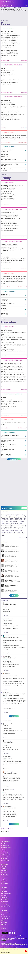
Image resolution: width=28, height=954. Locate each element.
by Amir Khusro (4, 355)
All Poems (14, 716)
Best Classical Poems (6, 847)
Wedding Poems (4, 876)
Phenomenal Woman (5, 912)
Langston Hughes (5, 897)
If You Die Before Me (8, 620)
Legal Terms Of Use (8, 939)
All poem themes (22, 537)
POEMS (2, 831)
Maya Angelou (4, 891)
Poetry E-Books (4, 883)
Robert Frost (3, 889)
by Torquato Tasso (5, 204)
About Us (3, 935)
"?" (3, 790)
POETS (7, 831)
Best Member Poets (5, 852)
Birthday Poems (4, 874)
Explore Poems (4, 856)
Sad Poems (3, 872)
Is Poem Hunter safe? (11, 938)
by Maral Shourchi (5, 414)
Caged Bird (3, 924)
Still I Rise (3, 914)
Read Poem (23, 60)
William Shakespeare (6, 893)
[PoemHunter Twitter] (12, 933)
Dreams (2, 920)
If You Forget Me (4, 918)
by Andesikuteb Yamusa (6, 268)
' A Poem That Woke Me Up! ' (10, 604)
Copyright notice (9, 935)
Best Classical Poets (5, 854)
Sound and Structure (8, 758)
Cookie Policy (16, 935)
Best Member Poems (5, 845)
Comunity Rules (19, 938)
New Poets (3, 851)
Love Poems (3, 866)
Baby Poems (4, 868)
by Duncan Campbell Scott (6, 92)
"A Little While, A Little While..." (10, 808)
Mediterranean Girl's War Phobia (10, 637)
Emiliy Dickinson (4, 899)
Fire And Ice (3, 928)
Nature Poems (4, 878)
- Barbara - (5, 725)
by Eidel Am (3, 127)
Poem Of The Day (5, 860)
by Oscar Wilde (4, 236)
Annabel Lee (4, 922)
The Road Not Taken (5, 916)
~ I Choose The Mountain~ (9, 657)
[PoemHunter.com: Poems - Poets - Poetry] (7, 1)
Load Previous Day (14, 459)
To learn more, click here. (5, 952)
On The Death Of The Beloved (8, 930)
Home (2, 5)
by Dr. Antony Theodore (6, 142)
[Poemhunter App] (5, 933)
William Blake (4, 903)
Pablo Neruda (4, 895)
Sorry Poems (4, 879)
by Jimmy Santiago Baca (6, 389)
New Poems (3, 849)
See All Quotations (22, 142)
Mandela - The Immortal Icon (9, 675)
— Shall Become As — (8, 742)
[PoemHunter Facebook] (10, 933)
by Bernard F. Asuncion (6, 427)
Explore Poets (4, 858)
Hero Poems (3, 881)
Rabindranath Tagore (5, 904)
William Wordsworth (5, 906)
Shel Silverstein (4, 901)
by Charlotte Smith (5, 60)
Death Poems (4, 870)
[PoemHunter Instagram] (14, 933)
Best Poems (3, 843)
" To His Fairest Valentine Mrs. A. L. (11, 773)
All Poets (14, 595)
